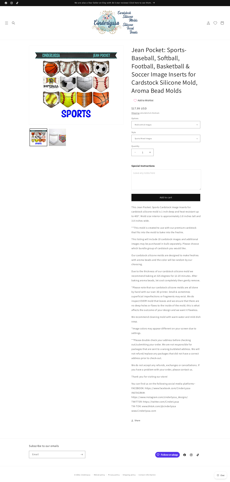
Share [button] (137, 420)
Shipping (135, 113)
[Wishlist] (215, 23)
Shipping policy (129, 475)
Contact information (147, 475)
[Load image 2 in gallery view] (57, 137)
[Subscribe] (81, 454)
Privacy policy (114, 475)
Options (134, 118)
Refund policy (99, 475)
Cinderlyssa (85, 475)
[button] (6, 23)
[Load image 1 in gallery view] (38, 137)
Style (133, 132)
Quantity (135, 146)
